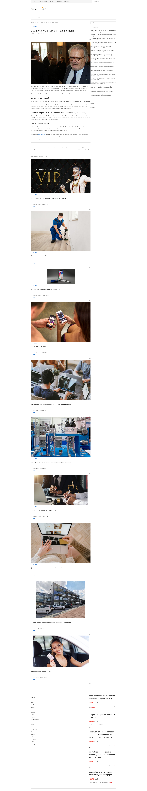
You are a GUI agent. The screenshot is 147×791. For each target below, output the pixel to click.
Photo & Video (34, 729)
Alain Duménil (41, 134)
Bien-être (100, 14)
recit (33, 35)
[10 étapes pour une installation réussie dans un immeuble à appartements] (60, 581)
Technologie (48, 14)
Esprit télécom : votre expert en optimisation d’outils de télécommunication (51, 404)
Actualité (34, 14)
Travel (60, 14)
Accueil (33, 1)
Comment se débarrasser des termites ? (42, 256)
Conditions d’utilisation (42, 1)
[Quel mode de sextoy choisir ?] (60, 303)
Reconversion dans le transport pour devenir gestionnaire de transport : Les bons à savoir (101, 734)
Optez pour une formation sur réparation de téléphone (45, 289)
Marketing (33, 724)
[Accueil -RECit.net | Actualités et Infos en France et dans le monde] (41, 7)
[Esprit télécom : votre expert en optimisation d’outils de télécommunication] (60, 360)
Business (41, 14)
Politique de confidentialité (63, 1)
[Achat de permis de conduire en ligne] (61, 636)
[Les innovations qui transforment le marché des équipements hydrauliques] (60, 418)
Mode (88, 14)
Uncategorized (34, 744)
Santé (55, 14)
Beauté (94, 14)
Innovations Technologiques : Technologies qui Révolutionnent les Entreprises (102, 754)
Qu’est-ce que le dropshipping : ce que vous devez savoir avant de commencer (52, 568)
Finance (32, 714)
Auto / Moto (74, 14)
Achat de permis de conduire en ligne (41, 671)
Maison (34, 17)
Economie (82, 14)
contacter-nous (52, 1)
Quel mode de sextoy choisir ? (39, 346)
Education (67, 14)
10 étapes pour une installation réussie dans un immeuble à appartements (51, 622)
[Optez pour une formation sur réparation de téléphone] (61, 269)
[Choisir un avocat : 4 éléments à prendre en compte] (61, 476)
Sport (32, 736)
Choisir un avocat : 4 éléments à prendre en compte (45, 510)
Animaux (33, 697)
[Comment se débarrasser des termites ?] (60, 212)
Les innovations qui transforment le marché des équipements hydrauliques (51, 462)
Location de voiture (109, 14)
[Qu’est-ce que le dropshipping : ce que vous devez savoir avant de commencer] (60, 524)
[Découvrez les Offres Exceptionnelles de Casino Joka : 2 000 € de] (60, 159)
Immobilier (33, 717)
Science (40, 17)
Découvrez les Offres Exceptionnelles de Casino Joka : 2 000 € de (49, 198)
